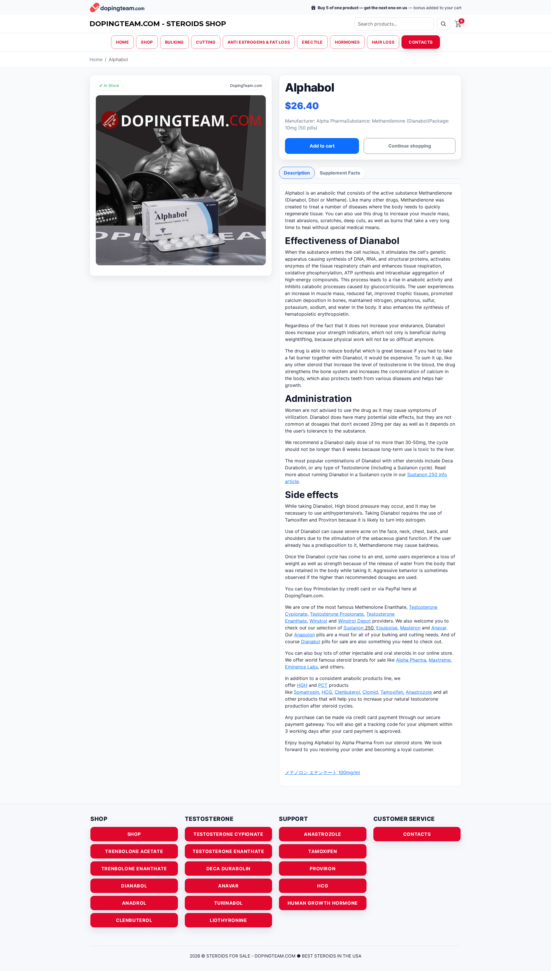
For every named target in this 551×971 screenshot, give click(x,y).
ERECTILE (312, 42)
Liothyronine (228, 920)
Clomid (370, 692)
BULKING (174, 42)
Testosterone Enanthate (228, 851)
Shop (134, 834)
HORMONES (347, 42)
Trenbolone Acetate (134, 851)
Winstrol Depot (354, 621)
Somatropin (306, 692)
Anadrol (134, 903)
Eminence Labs (301, 667)
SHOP (147, 42)
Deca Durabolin (228, 868)
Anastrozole (419, 692)
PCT (322, 685)
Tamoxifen (392, 692)
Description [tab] (297, 173)
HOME (122, 42)
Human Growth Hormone (323, 903)
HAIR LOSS (383, 42)
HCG (327, 692)
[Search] (443, 24)
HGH (302, 685)
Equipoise (386, 628)
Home (96, 59)
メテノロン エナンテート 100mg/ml (322, 772)
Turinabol (228, 903)
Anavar (438, 628)
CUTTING (206, 42)
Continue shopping (409, 146)
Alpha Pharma (411, 660)
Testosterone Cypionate (228, 834)
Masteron (410, 628)
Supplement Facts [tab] (340, 173)
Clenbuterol (347, 692)
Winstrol (318, 621)
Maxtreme (440, 660)
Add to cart (322, 146)
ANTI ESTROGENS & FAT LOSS (259, 42)
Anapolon (304, 634)
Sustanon (354, 628)
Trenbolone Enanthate (134, 868)
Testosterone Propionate (337, 614)
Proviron (322, 868)
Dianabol (310, 641)
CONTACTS (421, 42)
